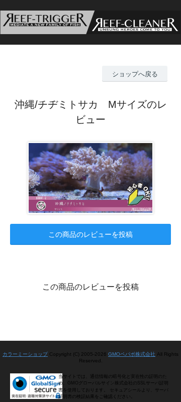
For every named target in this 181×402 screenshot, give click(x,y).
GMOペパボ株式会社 (131, 354)
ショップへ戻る (135, 74)
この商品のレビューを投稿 (90, 234)
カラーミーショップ (25, 354)
